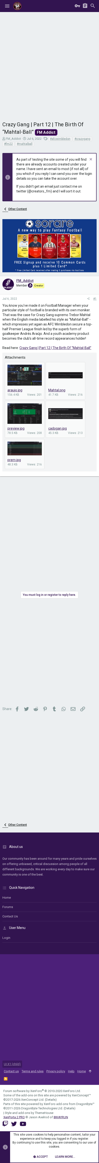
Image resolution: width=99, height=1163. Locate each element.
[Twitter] (14, 1124)
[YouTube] (23, 1124)
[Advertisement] (49, 64)
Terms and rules (32, 1071)
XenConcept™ (81, 1095)
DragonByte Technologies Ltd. (42, 1108)
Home (6, 897)
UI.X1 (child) (12, 1064)
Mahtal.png (56, 390)
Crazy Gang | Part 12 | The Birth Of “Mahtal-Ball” (55, 348)
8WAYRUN (61, 1117)
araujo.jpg (14, 390)
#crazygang (82, 138)
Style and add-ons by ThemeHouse (29, 1113)
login (6, 938)
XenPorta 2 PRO (14, 1117)
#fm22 (8, 144)
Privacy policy (55, 1071)
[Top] (90, 1071)
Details (51, 1099)
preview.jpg (16, 428)
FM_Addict (13, 138)
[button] (7, 6)
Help (71, 1071)
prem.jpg (14, 460)
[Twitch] (5, 1124)
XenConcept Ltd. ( (33, 1099)
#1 (95, 298)
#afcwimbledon (60, 138)
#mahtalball (24, 144)
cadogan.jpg (57, 428)
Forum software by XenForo (42, 1091)
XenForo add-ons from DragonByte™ (69, 1104)
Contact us (10, 916)
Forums (7, 907)
